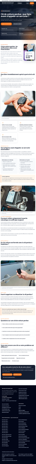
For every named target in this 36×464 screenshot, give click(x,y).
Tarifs (20, 407)
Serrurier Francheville (23, 444)
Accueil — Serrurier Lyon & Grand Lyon (9, 400)
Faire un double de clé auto (24, 355)
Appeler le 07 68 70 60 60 (6, 23)
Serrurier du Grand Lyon (8, 3)
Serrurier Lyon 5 (5, 426)
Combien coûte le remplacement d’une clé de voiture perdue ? (14, 338)
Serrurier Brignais (5, 445)
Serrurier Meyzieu (22, 427)
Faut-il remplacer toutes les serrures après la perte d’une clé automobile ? (16, 334)
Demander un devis (17, 23)
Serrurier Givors (5, 444)
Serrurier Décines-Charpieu (24, 429)
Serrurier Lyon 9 (5, 432)
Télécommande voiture (6, 360)
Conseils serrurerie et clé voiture (8, 451)
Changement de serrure (6, 407)
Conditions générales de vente (24, 413)
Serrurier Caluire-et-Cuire (6, 434)
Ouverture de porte (5, 405)
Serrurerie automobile (23, 388)
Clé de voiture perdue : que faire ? (8, 454)
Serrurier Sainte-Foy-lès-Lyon (24, 437)
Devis (28, 3)
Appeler (31, 3)
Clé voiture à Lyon (15, 360)
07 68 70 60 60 (29, 56)
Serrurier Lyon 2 (5, 421)
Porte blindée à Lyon (6, 409)
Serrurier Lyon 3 (5, 423)
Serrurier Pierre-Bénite (23, 436)
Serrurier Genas (21, 432)
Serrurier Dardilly (22, 442)
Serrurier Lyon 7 (5, 429)
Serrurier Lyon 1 (5, 419)
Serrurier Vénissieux (22, 423)
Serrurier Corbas (5, 439)
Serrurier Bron (21, 421)
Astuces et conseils (22, 405)
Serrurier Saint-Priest (22, 424)
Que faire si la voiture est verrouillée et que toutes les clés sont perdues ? (16, 331)
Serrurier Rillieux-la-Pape (6, 436)
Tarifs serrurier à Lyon (6, 410)
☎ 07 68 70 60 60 (31, 0)
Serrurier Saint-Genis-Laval (24, 447)
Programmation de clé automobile (8, 358)
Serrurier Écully (21, 445)
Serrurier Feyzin (5, 437)
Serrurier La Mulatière (23, 439)
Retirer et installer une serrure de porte (26, 455)
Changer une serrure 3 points (7, 458)
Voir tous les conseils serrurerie (9, 377)
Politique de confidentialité (24, 411)
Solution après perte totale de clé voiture (9, 355)
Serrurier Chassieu (22, 431)
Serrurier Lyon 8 (5, 431)
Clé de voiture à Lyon (22, 390)
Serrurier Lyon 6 (5, 427)
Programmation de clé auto (24, 395)
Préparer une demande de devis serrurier (9, 460)
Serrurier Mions (5, 442)
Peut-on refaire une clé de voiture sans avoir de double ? (13, 324)
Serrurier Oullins (22, 434)
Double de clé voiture (23, 392)
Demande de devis (5, 412)
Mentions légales (22, 410)
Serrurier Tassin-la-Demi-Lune (24, 440)
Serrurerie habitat (5, 404)
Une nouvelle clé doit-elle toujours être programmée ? (13, 327)
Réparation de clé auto (20, 358)
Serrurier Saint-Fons (5, 440)
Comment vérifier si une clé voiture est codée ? (9, 456)
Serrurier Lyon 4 (5, 424)
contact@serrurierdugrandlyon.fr (7, 397)
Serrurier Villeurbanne (23, 419)
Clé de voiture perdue (23, 393)
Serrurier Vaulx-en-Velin (23, 426)
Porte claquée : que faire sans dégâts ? (26, 454)
